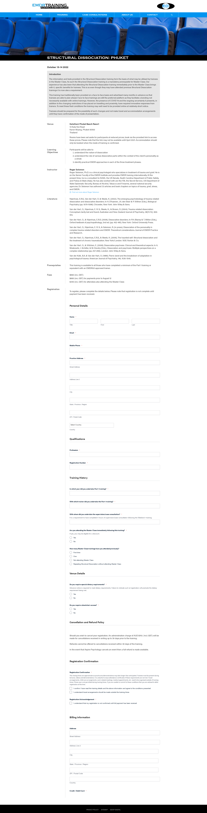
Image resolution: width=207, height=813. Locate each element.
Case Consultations (94, 15)
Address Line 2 (75, 745)
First (102, 324)
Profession (75, 450)
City (71, 755)
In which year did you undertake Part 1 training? (89, 489)
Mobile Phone (76, 345)
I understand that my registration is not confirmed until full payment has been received (105, 703)
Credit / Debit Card (78, 791)
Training (62, 15)
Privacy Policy (92, 810)
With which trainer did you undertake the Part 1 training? (92, 501)
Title (71, 324)
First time (76, 552)
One (75, 556)
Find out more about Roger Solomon (85, 192)
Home (39, 15)
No (74, 541)
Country (73, 782)
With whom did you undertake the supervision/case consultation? (96, 514)
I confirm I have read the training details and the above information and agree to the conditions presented (112, 688)
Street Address (75, 736)
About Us (127, 15)
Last (133, 324)
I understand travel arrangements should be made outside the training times (101, 692)
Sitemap (104, 810)
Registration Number (79, 463)
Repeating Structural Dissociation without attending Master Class (97, 564)
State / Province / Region (79, 764)
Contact (152, 15)
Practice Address (77, 358)
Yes (74, 537)
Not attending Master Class (83, 560)
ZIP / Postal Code (76, 773)
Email (73, 332)
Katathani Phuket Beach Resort (84, 123)
